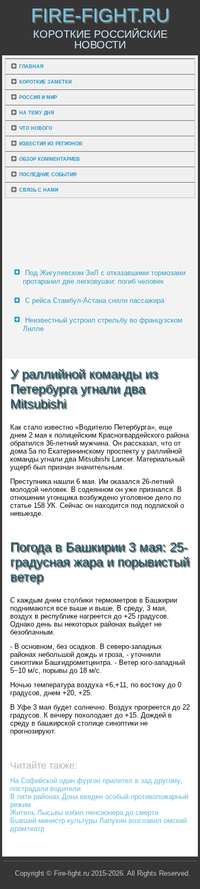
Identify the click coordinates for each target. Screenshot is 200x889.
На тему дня (36, 113)
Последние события (47, 174)
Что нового (35, 128)
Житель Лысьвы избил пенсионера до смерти (84, 813)
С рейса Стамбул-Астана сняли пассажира (94, 300)
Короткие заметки (45, 82)
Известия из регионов (51, 143)
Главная (31, 66)
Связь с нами (38, 190)
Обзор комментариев (49, 159)
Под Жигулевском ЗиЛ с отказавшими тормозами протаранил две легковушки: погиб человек (104, 277)
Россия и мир (38, 97)
